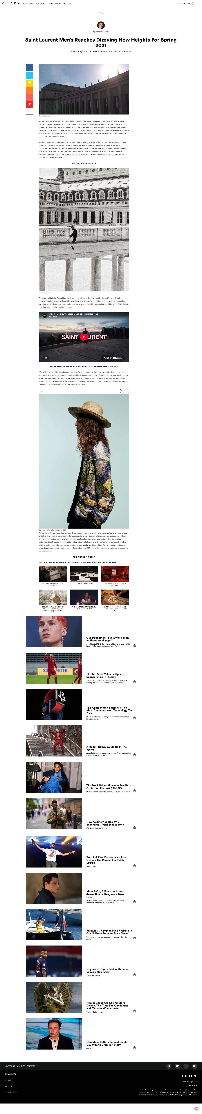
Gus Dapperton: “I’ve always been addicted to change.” (107, 639)
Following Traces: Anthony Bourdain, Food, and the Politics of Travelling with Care (52, 609)
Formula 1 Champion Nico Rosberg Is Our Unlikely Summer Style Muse (109, 932)
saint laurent (61, 562)
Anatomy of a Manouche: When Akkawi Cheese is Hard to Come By (115, 608)
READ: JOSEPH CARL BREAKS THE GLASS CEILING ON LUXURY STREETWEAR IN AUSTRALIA (84, 366)
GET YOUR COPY (185, 3)
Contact (21, 1066)
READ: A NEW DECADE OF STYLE (84, 163)
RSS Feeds (31, 1066)
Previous (122, 391)
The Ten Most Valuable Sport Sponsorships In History (104, 675)
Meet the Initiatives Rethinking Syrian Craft (53, 584)
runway (52, 562)
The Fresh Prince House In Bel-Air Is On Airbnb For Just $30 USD (108, 787)
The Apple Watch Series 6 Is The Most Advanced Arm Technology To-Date (109, 710)
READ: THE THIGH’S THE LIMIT (84, 557)
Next (127, 391)
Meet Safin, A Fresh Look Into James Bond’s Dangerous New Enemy (105, 894)
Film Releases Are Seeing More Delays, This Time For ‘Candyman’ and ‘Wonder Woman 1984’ (107, 1005)
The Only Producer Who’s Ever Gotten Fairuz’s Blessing (84, 608)
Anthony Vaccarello (100, 562)
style (101, 13)
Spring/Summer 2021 (74, 562)
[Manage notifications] (196, 1108)
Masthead (9, 1086)
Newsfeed (28, 3)
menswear (87, 562)
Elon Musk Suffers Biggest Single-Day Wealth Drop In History (107, 1043)
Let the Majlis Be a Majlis (84, 584)
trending (112, 562)
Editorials (41, 3)
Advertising (10, 1066)
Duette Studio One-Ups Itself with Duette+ (115, 584)
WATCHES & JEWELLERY (60, 3)
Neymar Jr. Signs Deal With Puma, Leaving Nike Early (107, 970)
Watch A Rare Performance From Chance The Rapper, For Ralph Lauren (106, 860)
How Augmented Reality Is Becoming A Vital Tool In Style (105, 823)
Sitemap (8, 1080)
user (193, 3)
